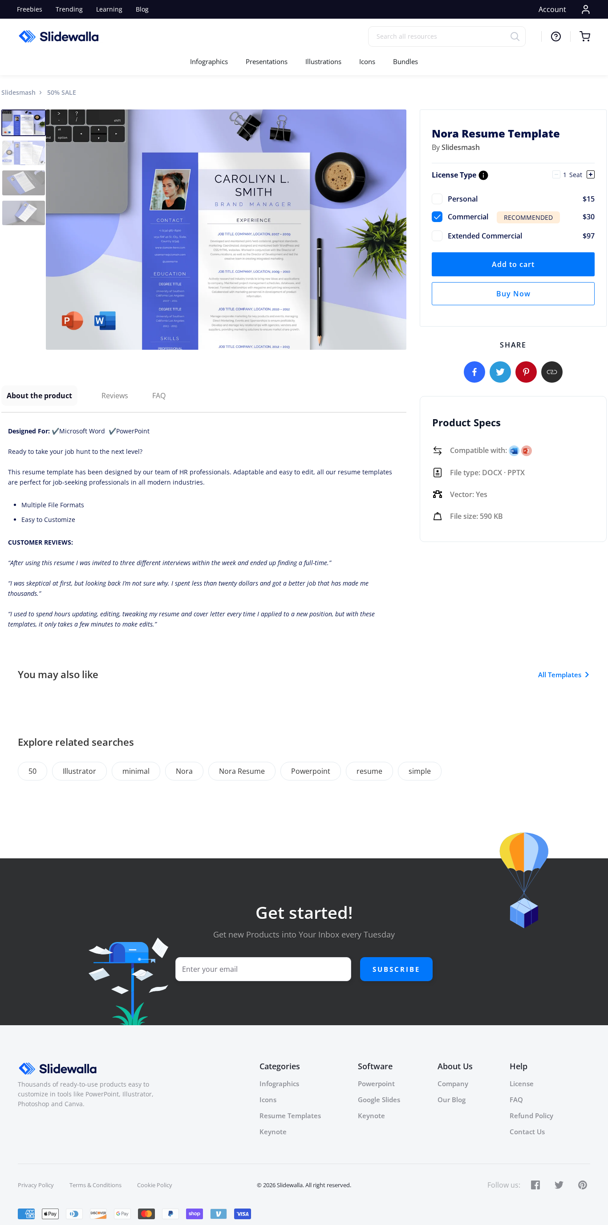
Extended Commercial (521, 236)
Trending (69, 9)
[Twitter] (500, 372)
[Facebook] (474, 372)
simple (420, 771)
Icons (367, 61)
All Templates (559, 674)
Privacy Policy (36, 1185)
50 (32, 771)
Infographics (209, 61)
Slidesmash (18, 92)
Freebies (29, 9)
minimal (136, 771)
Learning (109, 9)
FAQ (159, 395)
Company (453, 1083)
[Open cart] (580, 36)
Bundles (405, 61)
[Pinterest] (526, 372)
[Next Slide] (398, 229)
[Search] (518, 36)
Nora (184, 771)
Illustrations (323, 61)
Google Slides (379, 1099)
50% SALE (61, 92)
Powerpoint (310, 771)
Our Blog (452, 1099)
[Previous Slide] (54, 229)
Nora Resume (242, 771)
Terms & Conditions (95, 1185)
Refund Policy (531, 1115)
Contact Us (527, 1131)
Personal (521, 199)
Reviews (114, 395)
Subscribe (396, 969)
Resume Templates (290, 1115)
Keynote (273, 1131)
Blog (142, 9)
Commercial (521, 217)
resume (369, 771)
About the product (39, 395)
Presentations (267, 61)
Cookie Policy (154, 1185)
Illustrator (79, 771)
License (522, 1083)
